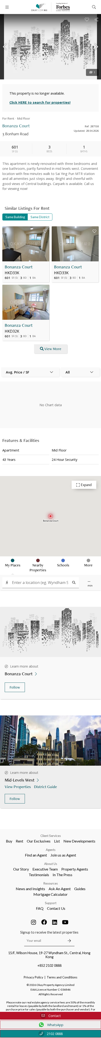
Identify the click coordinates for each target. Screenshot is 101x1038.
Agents (50, 850)
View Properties (18, 786)
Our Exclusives (38, 841)
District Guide (45, 786)
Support (50, 903)
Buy (9, 841)
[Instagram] (33, 922)
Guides (79, 888)
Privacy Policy (33, 977)
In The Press (62, 874)
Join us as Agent (63, 855)
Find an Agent (36, 855)
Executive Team (45, 869)
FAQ (39, 908)
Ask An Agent (60, 888)
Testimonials (39, 874)
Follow (15, 687)
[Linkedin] (54, 922)
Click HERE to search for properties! (39, 102)
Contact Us (56, 908)
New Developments (79, 841)
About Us (50, 864)
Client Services (50, 836)
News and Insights (30, 888)
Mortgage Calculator (50, 894)
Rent (19, 841)
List (57, 841)
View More (52, 348)
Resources (50, 883)
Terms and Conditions (62, 977)
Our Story (21, 869)
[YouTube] (65, 922)
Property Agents (74, 869)
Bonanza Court (19, 267)
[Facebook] (44, 922)
